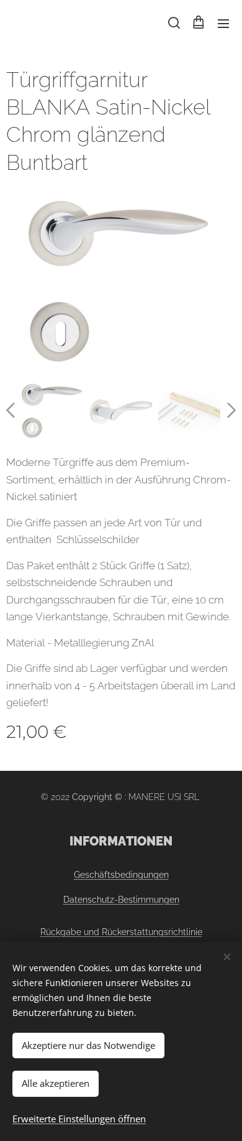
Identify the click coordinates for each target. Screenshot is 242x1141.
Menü (223, 23)
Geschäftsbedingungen (121, 875)
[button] (173, 23)
